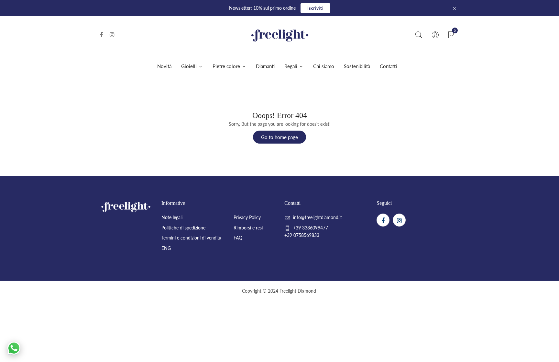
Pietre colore (227, 66)
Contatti (388, 66)
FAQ (238, 237)
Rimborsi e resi (248, 227)
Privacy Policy (247, 217)
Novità (164, 66)
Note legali (171, 217)
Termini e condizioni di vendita (191, 237)
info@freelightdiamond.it (317, 217)
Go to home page (279, 137)
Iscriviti (315, 8)
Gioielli (189, 66)
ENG (166, 248)
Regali (291, 66)
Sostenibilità (357, 66)
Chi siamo (323, 66)
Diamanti (265, 66)
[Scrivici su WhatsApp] (13, 348)
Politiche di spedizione (183, 227)
